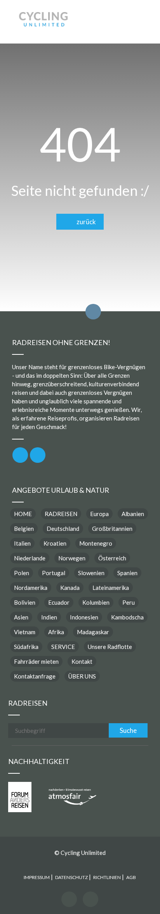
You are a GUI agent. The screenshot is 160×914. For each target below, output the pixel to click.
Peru (128, 602)
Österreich (112, 558)
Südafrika (26, 646)
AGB (131, 877)
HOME (23, 513)
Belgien (24, 528)
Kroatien (54, 543)
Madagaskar (93, 631)
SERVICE (63, 646)
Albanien (133, 513)
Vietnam (24, 631)
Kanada (70, 587)
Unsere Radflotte (110, 646)
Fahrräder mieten (36, 661)
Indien (49, 617)
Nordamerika (30, 587)
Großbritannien (112, 528)
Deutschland (63, 528)
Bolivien (24, 602)
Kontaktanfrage (35, 676)
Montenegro (95, 543)
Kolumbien (96, 602)
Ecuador (59, 602)
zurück (84, 222)
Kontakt (81, 661)
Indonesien (84, 617)
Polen (21, 572)
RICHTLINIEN (107, 877)
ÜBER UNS (82, 676)
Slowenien (91, 572)
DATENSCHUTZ (71, 877)
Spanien (127, 572)
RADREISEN (61, 513)
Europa (99, 513)
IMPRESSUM (37, 877)
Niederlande (29, 558)
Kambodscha (127, 617)
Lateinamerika (110, 587)
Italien (22, 543)
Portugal (53, 572)
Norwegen (71, 558)
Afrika (56, 631)
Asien (21, 617)
